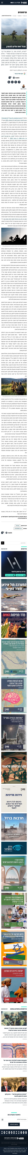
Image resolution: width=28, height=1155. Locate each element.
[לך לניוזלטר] (2, 1119)
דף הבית (25, 15)
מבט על (14, 15)
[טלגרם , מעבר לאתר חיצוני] (19, 1132)
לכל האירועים (4, 548)
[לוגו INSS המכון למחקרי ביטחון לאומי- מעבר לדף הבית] (14, 1139)
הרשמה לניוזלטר (14, 1124)
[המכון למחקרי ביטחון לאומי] (24, 2)
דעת (14, 1146)
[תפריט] (3, 2)
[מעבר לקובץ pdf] (10, 77)
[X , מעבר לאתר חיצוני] (15, 82)
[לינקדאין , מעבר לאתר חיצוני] (9, 82)
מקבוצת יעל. (10, 1146)
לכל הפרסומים (4, 1009)
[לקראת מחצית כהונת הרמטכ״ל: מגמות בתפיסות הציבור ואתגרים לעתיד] (14, 1025)
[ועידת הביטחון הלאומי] (14, 564)
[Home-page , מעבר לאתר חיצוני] (7, 1132)
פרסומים (19, 15)
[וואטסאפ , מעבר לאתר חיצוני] (12, 82)
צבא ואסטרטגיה (18, 528)
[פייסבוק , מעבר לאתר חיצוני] (19, 82)
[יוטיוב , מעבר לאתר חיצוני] (16, 1132)
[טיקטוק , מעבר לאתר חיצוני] (11, 1132)
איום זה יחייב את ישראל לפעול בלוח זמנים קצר (15, 219)
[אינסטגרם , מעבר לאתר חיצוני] (21, 1132)
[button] (2, 542)
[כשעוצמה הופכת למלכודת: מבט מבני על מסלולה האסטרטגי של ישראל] (14, 1057)
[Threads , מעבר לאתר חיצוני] (9, 1132)
